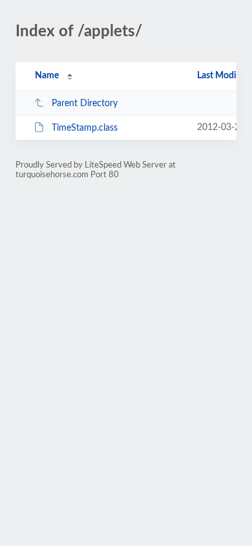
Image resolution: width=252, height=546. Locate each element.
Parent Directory (85, 103)
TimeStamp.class (85, 128)
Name (47, 75)
